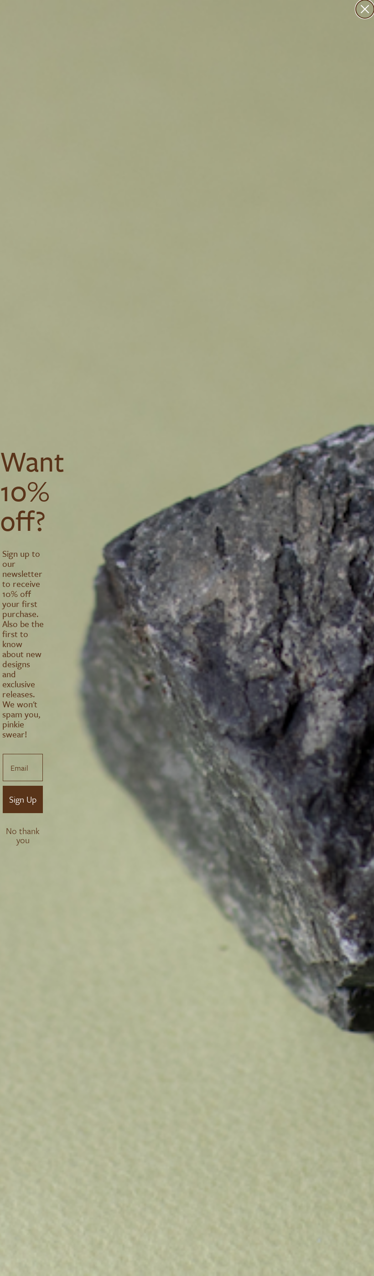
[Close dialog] (365, 9)
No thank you (23, 831)
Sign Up (22, 799)
